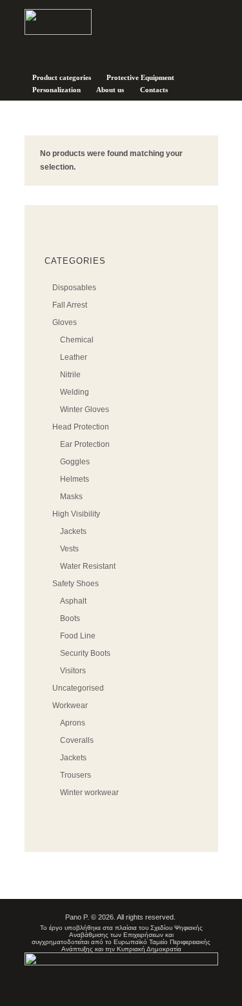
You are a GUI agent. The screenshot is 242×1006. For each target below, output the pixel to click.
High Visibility (76, 513)
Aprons (72, 722)
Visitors (73, 670)
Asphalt (73, 601)
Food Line (78, 635)
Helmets (74, 479)
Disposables (74, 287)
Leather (73, 357)
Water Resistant (88, 566)
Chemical (77, 339)
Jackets (73, 531)
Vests (69, 548)
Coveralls (77, 740)
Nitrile (70, 374)
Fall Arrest (69, 305)
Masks (71, 496)
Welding (74, 392)
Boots (70, 618)
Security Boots (85, 653)
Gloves (64, 322)
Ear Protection (85, 444)
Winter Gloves (84, 409)
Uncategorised (78, 688)
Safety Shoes (75, 583)
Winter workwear (89, 792)
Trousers (75, 775)
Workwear (70, 705)
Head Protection (80, 426)
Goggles (75, 461)
